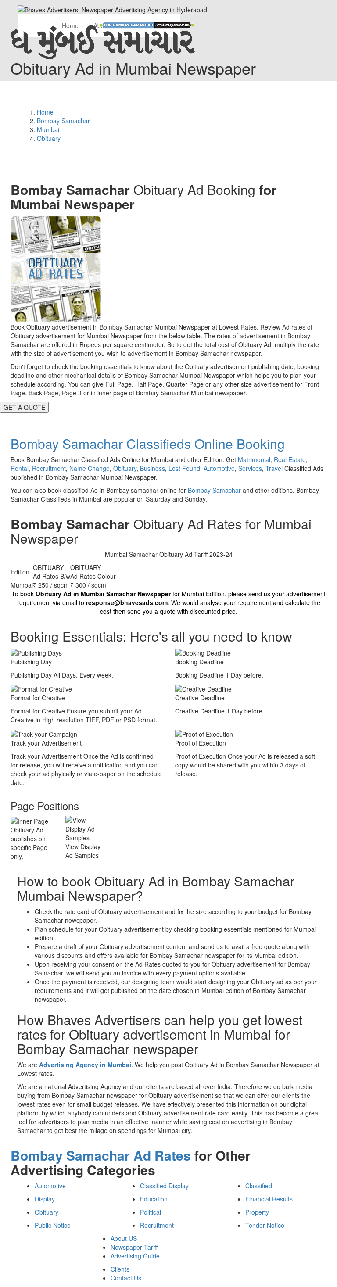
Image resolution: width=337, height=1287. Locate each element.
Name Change (89, 468)
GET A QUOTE (24, 407)
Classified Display (164, 1185)
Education (154, 1198)
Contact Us (126, 1277)
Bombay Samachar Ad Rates (101, 1155)
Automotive (219, 468)
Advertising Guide (135, 1255)
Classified (258, 1185)
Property (257, 1212)
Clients (120, 1269)
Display (45, 1198)
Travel (274, 468)
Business (152, 468)
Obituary (124, 468)
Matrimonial (254, 459)
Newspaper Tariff (134, 1247)
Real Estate (290, 459)
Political (150, 1212)
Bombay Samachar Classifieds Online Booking (148, 443)
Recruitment (49, 468)
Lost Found (184, 468)
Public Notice (53, 1225)
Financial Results (269, 1198)
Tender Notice (264, 1225)
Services (250, 468)
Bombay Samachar (214, 490)
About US (124, 1238)
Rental (20, 468)
